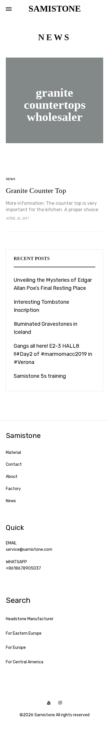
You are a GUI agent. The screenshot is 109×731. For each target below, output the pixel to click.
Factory (13, 488)
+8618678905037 (23, 568)
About (11, 476)
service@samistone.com (29, 549)
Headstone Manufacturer (29, 618)
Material (13, 452)
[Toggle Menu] (9, 9)
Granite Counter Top (36, 190)
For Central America (24, 662)
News (10, 179)
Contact (14, 464)
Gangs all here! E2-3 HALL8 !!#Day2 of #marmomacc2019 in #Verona (53, 354)
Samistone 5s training (40, 376)
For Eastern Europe (24, 633)
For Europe (16, 647)
